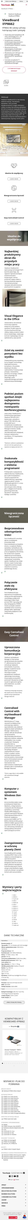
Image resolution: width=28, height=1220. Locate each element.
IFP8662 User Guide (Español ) (11, 1101)
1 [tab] (2, 1063)
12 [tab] (25, 1063)
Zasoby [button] (4, 1200)
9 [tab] (19, 1063)
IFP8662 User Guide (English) (10, 1100)
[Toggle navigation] (26, 5)
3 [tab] (6, 1063)
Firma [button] (3, 1206)
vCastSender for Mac (8, 1133)
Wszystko (15, 1026)
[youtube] (15, 1176)
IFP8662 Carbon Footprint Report (11, 1149)
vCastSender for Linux (8, 1131)
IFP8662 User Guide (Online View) (11, 1111)
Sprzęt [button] (4, 1185)
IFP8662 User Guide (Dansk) (10, 1096)
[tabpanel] (14, 1045)
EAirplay (5, 1124)
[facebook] (24, 1173)
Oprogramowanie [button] (8, 1188)
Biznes (21, 1)
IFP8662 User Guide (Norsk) (10, 1108)
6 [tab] (13, 1063)
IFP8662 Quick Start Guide (9, 1119)
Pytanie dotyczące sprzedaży (14, 70)
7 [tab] (15, 1063)
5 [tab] (11, 1063)
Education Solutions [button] (9, 1191)
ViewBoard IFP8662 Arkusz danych (12, 1091)
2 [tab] (4, 1063)
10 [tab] (21, 1063)
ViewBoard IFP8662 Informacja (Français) (13, 1156)
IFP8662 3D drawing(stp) (9, 1142)
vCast (4, 1129)
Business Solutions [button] (8, 1194)
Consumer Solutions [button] (9, 1197)
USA (12, 1217)
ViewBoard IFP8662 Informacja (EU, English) (14, 1155)
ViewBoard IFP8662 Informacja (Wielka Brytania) (13, 1159)
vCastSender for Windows (9, 1134)
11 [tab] (23, 1063)
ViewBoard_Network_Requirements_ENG (13, 1128)
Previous (1, 1046)
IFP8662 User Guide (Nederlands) (11, 1106)
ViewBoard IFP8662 (7, 9)
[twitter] (10, 1176)
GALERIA (6, 85)
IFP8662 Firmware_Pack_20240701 (12, 1126)
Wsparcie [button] (5, 1203)
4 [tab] (9, 1063)
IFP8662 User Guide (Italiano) (10, 1105)
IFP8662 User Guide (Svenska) (10, 1110)
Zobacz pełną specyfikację (14, 1002)
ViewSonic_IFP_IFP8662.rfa (10, 1143)
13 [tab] (14, 1066)
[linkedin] (18, 1176)
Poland (17, 1179)
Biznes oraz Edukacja (10, 1)
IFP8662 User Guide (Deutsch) (11, 1098)
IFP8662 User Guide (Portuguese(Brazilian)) (14, 1113)
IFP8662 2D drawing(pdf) (9, 1140)
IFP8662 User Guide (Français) (11, 1103)
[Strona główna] (2, 1)
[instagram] (12, 1176)
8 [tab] (17, 1063)
